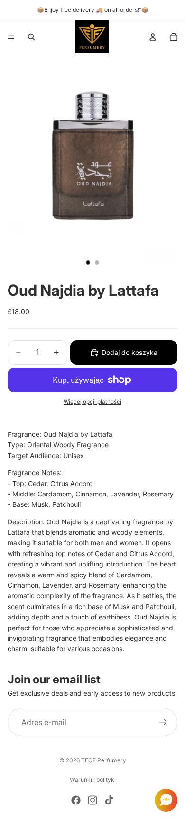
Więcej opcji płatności (92, 401)
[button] (163, 800)
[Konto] (152, 37)
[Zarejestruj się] (163, 722)
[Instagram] (92, 800)
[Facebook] (76, 800)
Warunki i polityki (93, 779)
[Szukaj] (31, 37)
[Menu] (11, 37)
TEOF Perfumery (103, 760)
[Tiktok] (109, 800)
